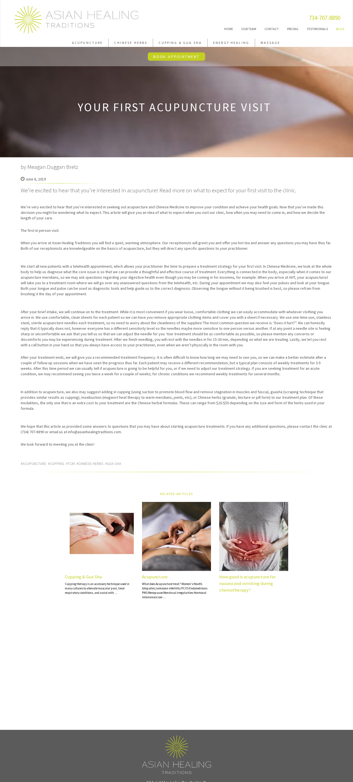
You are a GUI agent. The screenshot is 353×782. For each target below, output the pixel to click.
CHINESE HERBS (130, 43)
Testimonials (317, 29)
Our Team (248, 29)
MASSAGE (270, 43)
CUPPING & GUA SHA (180, 43)
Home (228, 29)
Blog (340, 29)
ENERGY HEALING (231, 43)
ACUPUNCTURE (87, 43)
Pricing (292, 29)
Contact (271, 29)
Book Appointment (176, 56)
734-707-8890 (324, 18)
